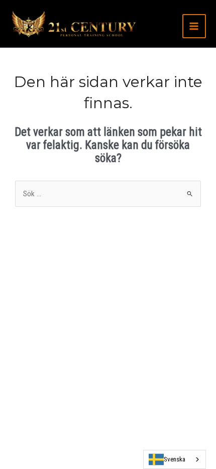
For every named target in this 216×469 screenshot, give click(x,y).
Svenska (174, 459)
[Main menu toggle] (194, 26)
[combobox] (174, 459)
